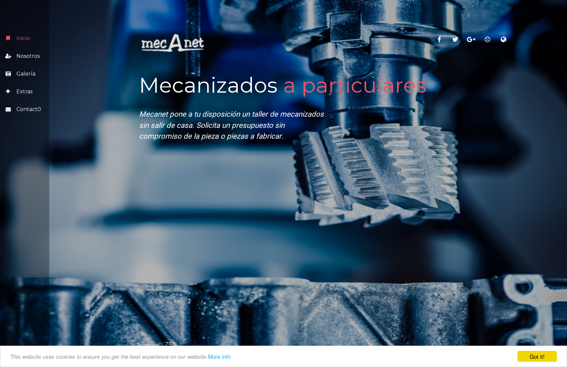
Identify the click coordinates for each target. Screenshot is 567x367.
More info (219, 356)
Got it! (537, 356)
